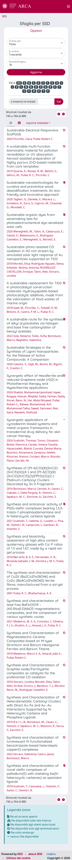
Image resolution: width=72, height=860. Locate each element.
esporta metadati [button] (37, 123)
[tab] (11, 122)
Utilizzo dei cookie (18, 858)
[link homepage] (18, 6)
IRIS (4, 16)
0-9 (19, 83)
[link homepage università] (51, 6)
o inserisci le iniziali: (23, 101)
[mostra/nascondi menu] (68, 6)
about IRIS (35, 854)
